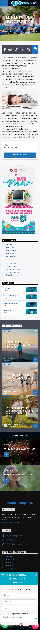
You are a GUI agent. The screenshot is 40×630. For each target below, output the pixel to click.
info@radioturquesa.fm (14, 544)
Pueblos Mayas (8, 310)
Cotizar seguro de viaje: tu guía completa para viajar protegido (19, 344)
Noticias (19, 14)
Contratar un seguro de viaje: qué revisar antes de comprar (19, 377)
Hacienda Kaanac (10, 266)
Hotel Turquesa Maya (12, 269)
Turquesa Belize (10, 250)
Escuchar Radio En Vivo (10, 522)
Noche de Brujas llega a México (20, 449)
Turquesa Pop (9, 248)
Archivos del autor (20, 155)
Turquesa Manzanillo (11, 253)
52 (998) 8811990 (12, 540)
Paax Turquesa (9, 256)
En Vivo (35, 3)
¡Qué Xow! (6, 288)
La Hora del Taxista (10, 303)
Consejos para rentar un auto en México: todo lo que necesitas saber (20, 411)
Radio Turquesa (21, 32)
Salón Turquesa (10, 264)
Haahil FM (8, 245)
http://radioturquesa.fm (14, 536)
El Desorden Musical (10, 295)
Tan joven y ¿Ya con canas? (18, 475)
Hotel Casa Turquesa (12, 272)
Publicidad (8, 275)
